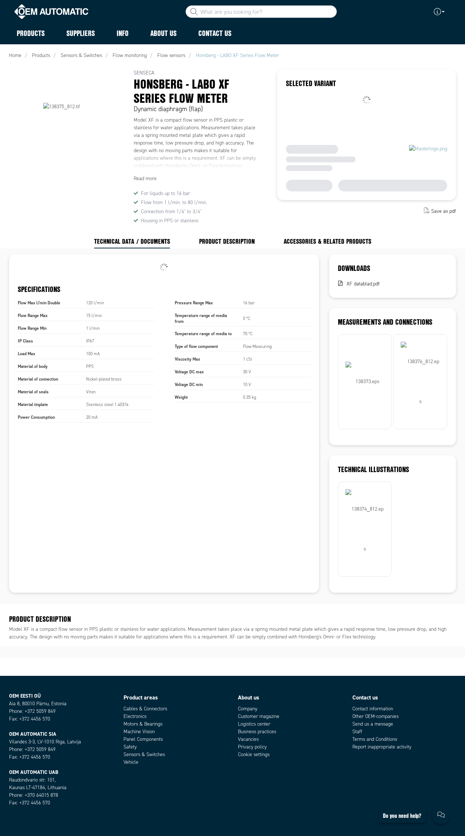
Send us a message (372, 724)
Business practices (257, 732)
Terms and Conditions (374, 739)
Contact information (372, 709)
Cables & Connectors (145, 709)
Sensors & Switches (144, 754)
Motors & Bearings (143, 724)
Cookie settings (254, 754)
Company (247, 709)
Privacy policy (252, 747)
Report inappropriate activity (381, 747)
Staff (357, 732)
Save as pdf (443, 211)
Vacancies (248, 739)
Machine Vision (139, 732)
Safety (130, 747)
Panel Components (143, 739)
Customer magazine (258, 716)
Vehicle (131, 762)
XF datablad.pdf (363, 284)
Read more (145, 178)
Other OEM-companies (375, 716)
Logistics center (254, 724)
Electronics (135, 716)
